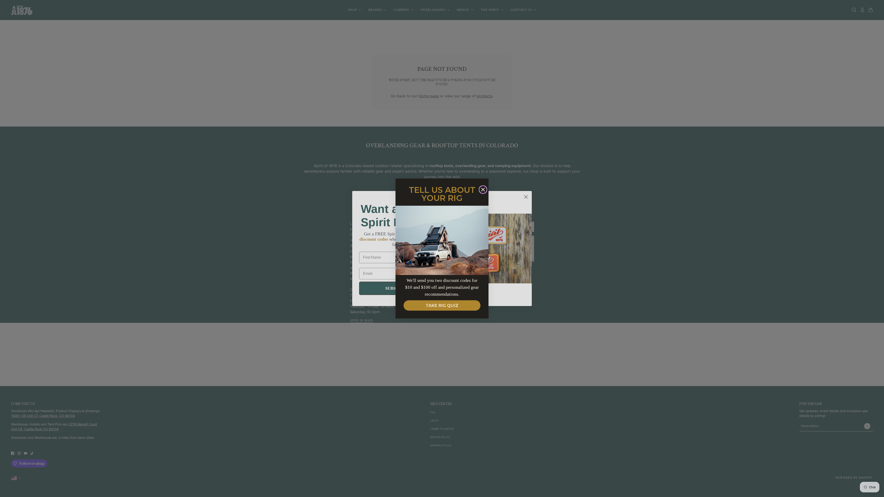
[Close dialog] (483, 189)
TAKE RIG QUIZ (442, 305)
